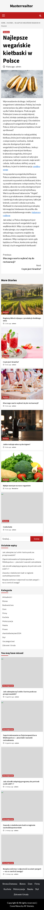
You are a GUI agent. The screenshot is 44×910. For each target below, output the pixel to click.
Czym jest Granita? (31, 267)
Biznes (5, 601)
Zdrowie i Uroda (8, 645)
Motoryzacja (7, 621)
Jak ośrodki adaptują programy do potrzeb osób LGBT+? (21, 567)
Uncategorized (8, 641)
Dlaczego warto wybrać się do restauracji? (18, 258)
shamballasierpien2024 (11, 633)
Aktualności (7, 597)
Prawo (5, 629)
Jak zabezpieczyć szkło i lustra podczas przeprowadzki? (18, 553)
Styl (3, 637)
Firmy (4, 613)
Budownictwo (8, 605)
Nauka (5, 625)
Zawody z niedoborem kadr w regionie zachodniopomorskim (17, 574)
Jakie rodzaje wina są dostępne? (16, 444)
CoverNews (15, 906)
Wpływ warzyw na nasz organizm (17, 485)
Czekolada (7, 527)
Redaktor (15, 488)
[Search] (40, 15)
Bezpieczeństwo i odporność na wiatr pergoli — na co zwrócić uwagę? (21, 581)
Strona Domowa (9, 883)
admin (18, 66)
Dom (4, 609)
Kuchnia (6, 32)
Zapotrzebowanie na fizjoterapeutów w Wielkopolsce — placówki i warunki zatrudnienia (21, 560)
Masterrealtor (21, 6)
